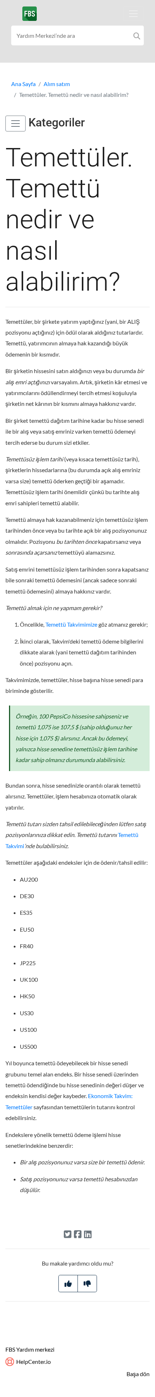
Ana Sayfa (23, 83)
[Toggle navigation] (133, 13)
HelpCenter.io (33, 1361)
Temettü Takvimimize (71, 624)
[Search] (137, 35)
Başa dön (138, 1373)
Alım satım (57, 83)
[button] (15, 123)
